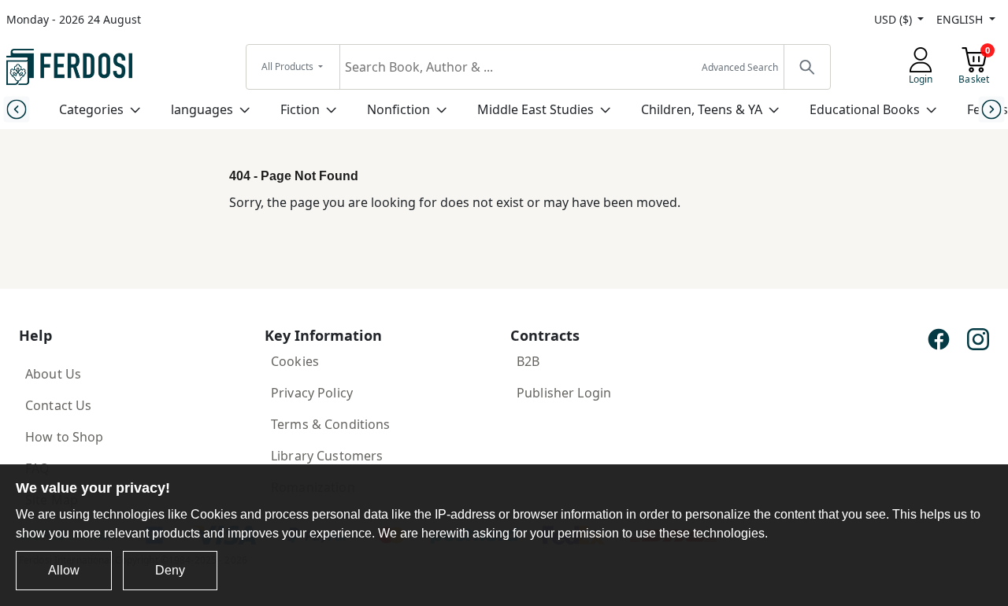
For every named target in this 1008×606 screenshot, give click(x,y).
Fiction (300, 109)
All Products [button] (288, 66)
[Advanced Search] (806, 67)
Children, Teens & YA (701, 109)
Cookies (295, 361)
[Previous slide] (16, 109)
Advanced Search (740, 67)
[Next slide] (992, 109)
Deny (170, 570)
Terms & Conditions (331, 424)
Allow (64, 570)
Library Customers (327, 455)
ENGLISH (961, 19)
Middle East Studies (535, 109)
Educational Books (865, 109)
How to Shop (64, 436)
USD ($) (894, 19)
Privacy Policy (312, 392)
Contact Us (58, 405)
